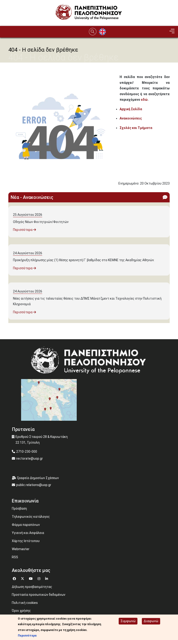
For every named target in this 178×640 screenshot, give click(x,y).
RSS (15, 557)
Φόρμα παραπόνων (26, 525)
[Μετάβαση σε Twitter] (23, 578)
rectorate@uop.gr (29, 458)
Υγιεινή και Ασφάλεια (28, 533)
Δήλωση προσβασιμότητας (32, 587)
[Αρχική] (89, 13)
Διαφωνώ (151, 621)
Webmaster (20, 549)
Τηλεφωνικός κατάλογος (31, 516)
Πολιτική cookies (25, 603)
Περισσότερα (23, 230)
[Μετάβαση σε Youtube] (31, 578)
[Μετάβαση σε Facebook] (15, 578)
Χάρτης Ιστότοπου (26, 541)
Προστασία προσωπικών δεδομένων (38, 594)
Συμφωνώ (128, 621)
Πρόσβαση (19, 508)
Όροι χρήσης (21, 610)
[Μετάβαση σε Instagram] (39, 578)
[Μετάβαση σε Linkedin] (47, 578)
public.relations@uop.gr (33, 485)
